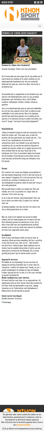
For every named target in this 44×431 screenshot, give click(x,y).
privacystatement (23, 424)
